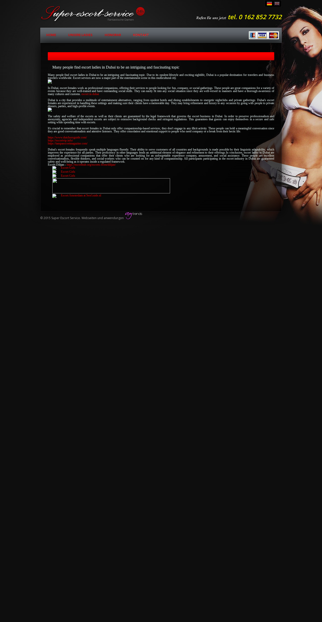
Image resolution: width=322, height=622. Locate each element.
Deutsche (269, 3)
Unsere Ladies (80, 35)
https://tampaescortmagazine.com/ (68, 143)
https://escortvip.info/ (60, 140)
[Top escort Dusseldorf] (111, 192)
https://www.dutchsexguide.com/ (67, 137)
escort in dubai (90, 94)
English (277, 3)
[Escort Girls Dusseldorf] (63, 175)
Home (51, 35)
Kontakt (141, 35)
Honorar (113, 35)
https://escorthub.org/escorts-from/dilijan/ (91, 164)
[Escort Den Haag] (76, 195)
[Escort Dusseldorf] (63, 167)
